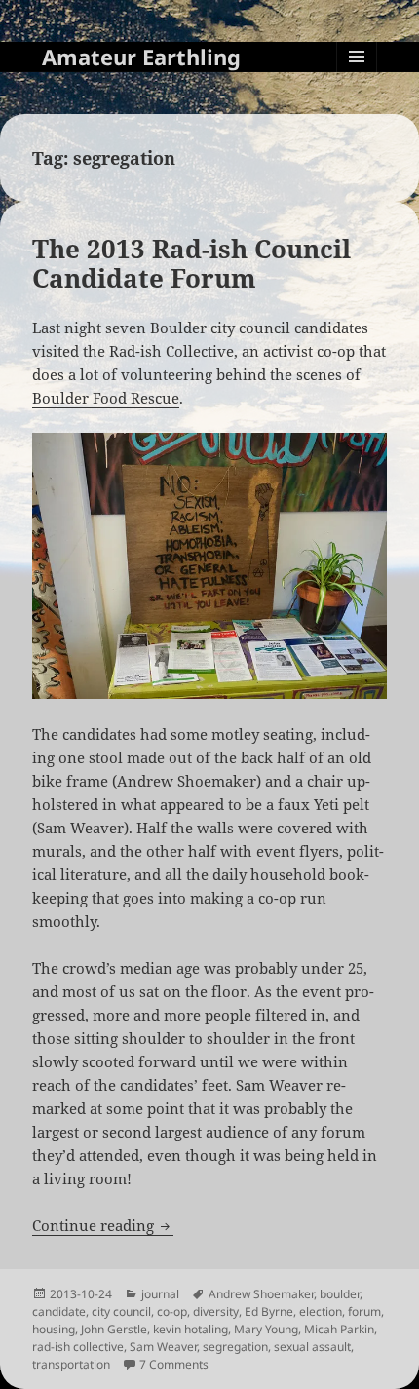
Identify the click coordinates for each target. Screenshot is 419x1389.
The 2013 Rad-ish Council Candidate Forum (191, 263)
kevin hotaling (190, 1329)
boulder (340, 1294)
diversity (216, 1311)
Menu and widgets (357, 76)
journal (160, 1294)
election (320, 1311)
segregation (235, 1346)
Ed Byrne (269, 1311)
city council (121, 1311)
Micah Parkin (339, 1329)
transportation (71, 1364)
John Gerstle (114, 1329)
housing (53, 1329)
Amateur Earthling (141, 56)
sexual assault (312, 1346)
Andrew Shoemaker (261, 1294)
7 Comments (174, 1364)
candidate (59, 1311)
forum (364, 1311)
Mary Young (266, 1329)
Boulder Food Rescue (105, 397)
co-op (172, 1311)
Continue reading (102, 1225)
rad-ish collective (78, 1346)
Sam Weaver (163, 1346)
